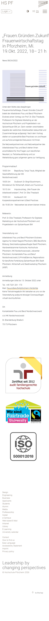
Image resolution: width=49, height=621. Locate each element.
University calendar (10, 532)
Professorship (8, 512)
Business (6, 498)
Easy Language (8, 543)
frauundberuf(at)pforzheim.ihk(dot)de (22, 288)
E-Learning (6, 529)
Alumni (5, 506)
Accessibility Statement (12, 546)
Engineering (7, 495)
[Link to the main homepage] (43, 4)
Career (5, 515)
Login (5, 11)
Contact (5, 537)
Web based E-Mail (9, 521)
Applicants (6, 501)
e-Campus (6, 518)
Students (6, 504)
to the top (39, 593)
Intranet (5, 523)
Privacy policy (8, 551)
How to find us (8, 540)
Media (5, 509)
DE (33, 11)
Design (5, 492)
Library (5, 526)
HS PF (7, 3)
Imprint (5, 548)
